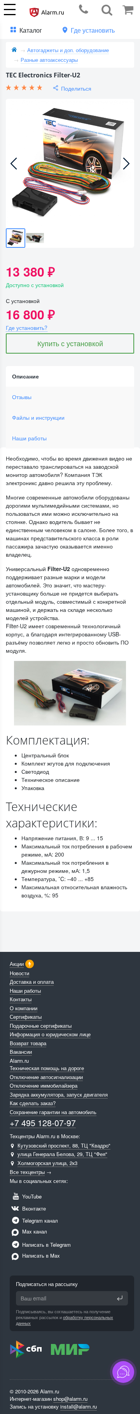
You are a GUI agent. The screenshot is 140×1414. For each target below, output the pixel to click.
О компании (23, 1008)
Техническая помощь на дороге (47, 1068)
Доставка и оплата (32, 981)
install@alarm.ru (78, 1406)
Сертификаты (26, 1016)
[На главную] (14, 50)
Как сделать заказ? (33, 1103)
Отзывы (22, 397)
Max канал (34, 1231)
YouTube (31, 1196)
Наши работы (29, 438)
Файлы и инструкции (38, 417)
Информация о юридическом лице (50, 1034)
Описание (25, 376)
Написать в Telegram (46, 1244)
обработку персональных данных (64, 1320)
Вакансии (21, 1051)
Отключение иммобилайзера (43, 1085)
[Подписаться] (120, 1298)
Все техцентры (27, 1172)
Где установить (93, 30)
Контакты (21, 999)
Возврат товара (28, 1043)
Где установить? (26, 327)
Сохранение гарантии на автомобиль (53, 1112)
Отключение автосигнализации (46, 1077)
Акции (17, 963)
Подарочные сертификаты (41, 1025)
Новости (19, 973)
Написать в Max (40, 1255)
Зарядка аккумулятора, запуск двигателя (59, 1094)
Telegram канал (39, 1220)
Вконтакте (33, 1208)
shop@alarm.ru (70, 1398)
